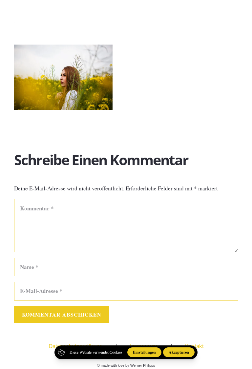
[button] (242, 13)
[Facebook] (199, 13)
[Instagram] (211, 13)
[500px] (222, 13)
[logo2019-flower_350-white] (25, 13)
